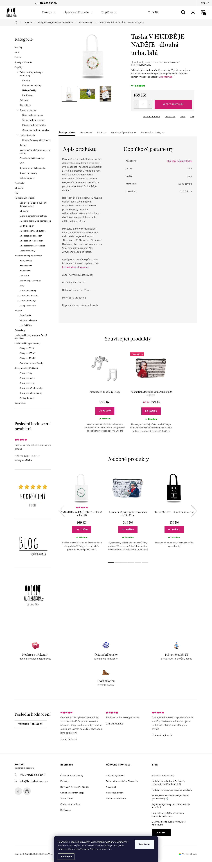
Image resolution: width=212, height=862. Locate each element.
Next (194, 511)
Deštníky (24, 100)
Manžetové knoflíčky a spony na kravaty (35, 151)
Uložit (137, 116)
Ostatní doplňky (27, 177)
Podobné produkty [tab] (151, 132)
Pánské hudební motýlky (34, 125)
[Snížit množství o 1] (136, 104)
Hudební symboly (28, 290)
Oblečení (19, 187)
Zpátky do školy (27, 398)
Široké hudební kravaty (33, 120)
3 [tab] (124, 562)
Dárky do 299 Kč (28, 358)
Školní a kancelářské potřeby (33, 215)
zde (109, 849)
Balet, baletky (26, 260)
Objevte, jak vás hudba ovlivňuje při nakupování (169, 823)
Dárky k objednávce (115, 775)
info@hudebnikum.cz (34, 781)
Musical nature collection (31, 240)
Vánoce (18, 310)
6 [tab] (145, 562)
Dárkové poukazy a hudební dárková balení (33, 204)
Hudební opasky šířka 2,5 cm (36, 140)
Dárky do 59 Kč (27, 348)
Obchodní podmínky (70, 804)
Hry (16, 192)
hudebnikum (27, 791)
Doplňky (19, 67)
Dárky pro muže (27, 378)
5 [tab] (138, 562)
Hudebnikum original (24, 197)
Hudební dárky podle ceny (27, 343)
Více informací (165, 76)
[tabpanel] (105, 395)
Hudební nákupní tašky (179, 161)
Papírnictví (19, 182)
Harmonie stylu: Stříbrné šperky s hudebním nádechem (168, 814)
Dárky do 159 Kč (27, 353)
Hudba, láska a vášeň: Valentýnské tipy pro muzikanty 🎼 (170, 797)
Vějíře (22, 163)
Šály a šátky (25, 105)
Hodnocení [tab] (86, 132)
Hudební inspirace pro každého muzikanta (172, 789)
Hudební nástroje (28, 300)
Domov (18, 57)
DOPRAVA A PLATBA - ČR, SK (74, 786)
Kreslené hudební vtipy (163, 775)
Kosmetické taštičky (31, 85)
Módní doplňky (27, 225)
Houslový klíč (26, 265)
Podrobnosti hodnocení (169, 62)
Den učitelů (20, 403)
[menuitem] (49, 12)
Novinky (18, 47)
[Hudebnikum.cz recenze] (33, 496)
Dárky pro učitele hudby (31, 388)
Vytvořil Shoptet (189, 853)
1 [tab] (111, 562)
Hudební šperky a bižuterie (33, 230)
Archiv (161, 832)
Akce (17, 52)
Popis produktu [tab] (67, 132)
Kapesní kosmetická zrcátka (33, 168)
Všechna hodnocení (30, 724)
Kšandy (23, 145)
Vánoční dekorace (28, 320)
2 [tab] (118, 562)
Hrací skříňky (26, 325)
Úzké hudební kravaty (32, 115)
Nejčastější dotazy (114, 792)
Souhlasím (144, 844)
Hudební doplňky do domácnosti (35, 220)
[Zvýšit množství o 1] (149, 104)
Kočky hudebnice (28, 305)
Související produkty (122, 132)
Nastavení (66, 856)
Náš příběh (111, 787)
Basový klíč (25, 270)
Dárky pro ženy (27, 383)
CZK (203, 3)
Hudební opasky (27, 135)
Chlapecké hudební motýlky (35, 130)
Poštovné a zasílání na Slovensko (122, 781)
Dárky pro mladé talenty (31, 393)
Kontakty (64, 781)
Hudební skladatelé (29, 295)
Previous (62, 511)
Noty (22, 285)
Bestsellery (20, 330)
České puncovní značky (71, 775)
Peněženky (27, 95)
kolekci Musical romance (75, 267)
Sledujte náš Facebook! (18, 791)
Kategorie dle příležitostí (26, 368)
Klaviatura (24, 275)
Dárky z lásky (26, 373)
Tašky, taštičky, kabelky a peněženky (31, 74)
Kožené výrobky (27, 250)
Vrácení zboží (66, 798)
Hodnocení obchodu (116, 798)
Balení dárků (26, 315)
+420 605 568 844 (32, 774)
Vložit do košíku (173, 104)
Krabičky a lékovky (28, 173)
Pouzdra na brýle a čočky (32, 158)
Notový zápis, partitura (30, 280)
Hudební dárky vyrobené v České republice (31, 337)
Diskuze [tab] (101, 132)
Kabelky (26, 80)
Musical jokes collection (31, 235)
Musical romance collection (32, 245)
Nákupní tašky (29, 90)
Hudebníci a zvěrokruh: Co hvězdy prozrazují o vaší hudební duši (168, 783)
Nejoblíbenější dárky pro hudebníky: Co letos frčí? (171, 806)
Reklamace (65, 809)
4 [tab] (131, 562)
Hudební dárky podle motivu (28, 255)
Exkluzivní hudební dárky (31, 363)
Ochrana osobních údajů (72, 792)
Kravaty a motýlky (28, 110)
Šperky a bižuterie (23, 62)
